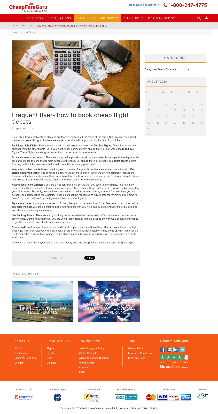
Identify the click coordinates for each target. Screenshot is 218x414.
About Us (19, 348)
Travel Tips (85, 18)
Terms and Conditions (140, 353)
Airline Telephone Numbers (94, 358)
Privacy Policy (136, 348)
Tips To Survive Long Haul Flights (42, 310)
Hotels (50, 353)
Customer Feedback (25, 358)
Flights (50, 348)
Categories (151, 69)
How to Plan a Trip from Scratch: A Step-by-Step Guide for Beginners (76, 26)
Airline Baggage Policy (91, 348)
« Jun (148, 134)
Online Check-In (88, 353)
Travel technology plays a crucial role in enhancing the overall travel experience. (109, 306)
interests (33, 18)
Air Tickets (109, 18)
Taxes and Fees (136, 358)
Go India (51, 362)
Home (15, 32)
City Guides (133, 18)
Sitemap (19, 362)
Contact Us (85, 367)
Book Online (136, 4)
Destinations (60, 18)
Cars (49, 358)
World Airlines (87, 362)
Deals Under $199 (163, 18)
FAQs (82, 372)
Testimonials (21, 353)
